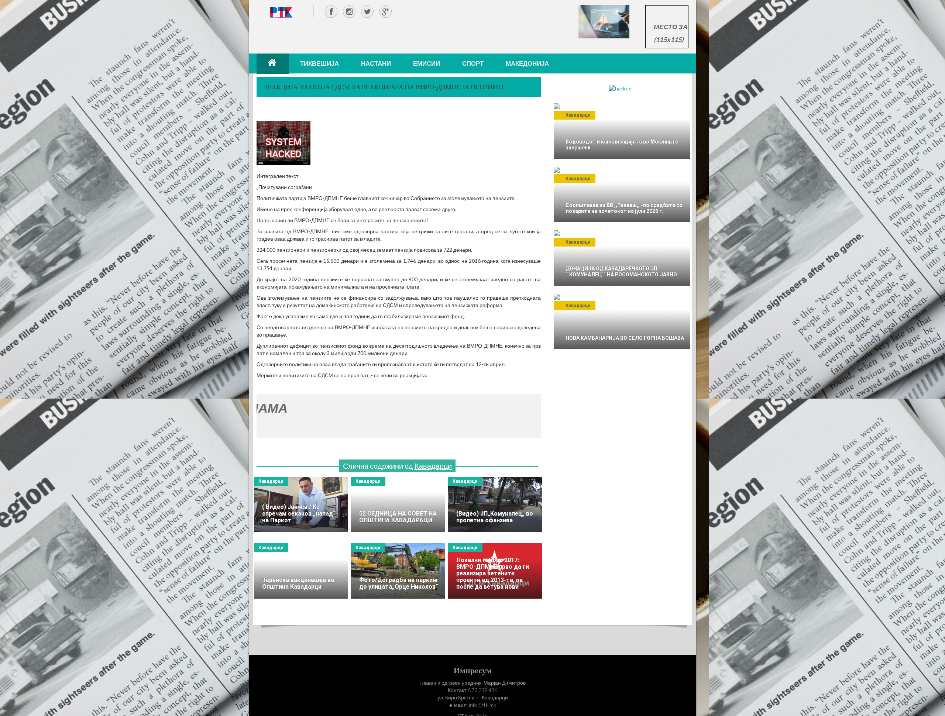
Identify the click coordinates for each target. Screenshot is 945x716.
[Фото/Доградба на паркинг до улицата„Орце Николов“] (398, 571)
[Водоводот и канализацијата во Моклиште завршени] (622, 131)
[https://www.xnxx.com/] (603, 21)
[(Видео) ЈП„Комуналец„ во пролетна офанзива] (495, 504)
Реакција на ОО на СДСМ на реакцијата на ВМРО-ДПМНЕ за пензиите (384, 87)
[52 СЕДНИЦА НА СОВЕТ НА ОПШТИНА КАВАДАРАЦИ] (398, 504)
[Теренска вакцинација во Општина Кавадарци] (301, 571)
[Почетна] (273, 63)
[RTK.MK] (281, 12)
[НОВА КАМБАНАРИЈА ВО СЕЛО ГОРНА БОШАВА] (622, 321)
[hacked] (620, 88)
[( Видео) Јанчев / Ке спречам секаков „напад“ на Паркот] (301, 504)
